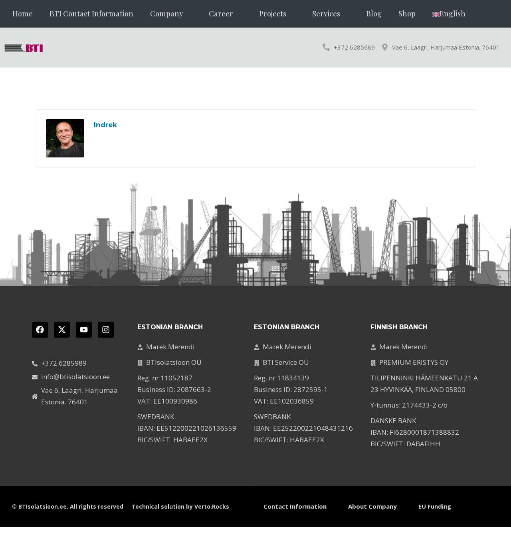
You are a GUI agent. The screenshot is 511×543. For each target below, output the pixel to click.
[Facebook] (40, 330)
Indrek (105, 125)
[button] (171, 14)
